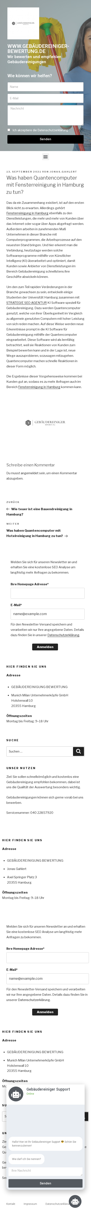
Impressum (30, 1203)
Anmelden (45, 647)
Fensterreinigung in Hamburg (27, 213)
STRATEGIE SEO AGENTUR (26, 303)
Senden (45, 1183)
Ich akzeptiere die (40, 130)
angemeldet (30, 473)
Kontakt (10, 1203)
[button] (45, 156)
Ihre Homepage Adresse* (30, 584)
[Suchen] (78, 751)
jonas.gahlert (63, 171)
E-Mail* (16, 605)
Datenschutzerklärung (53, 130)
